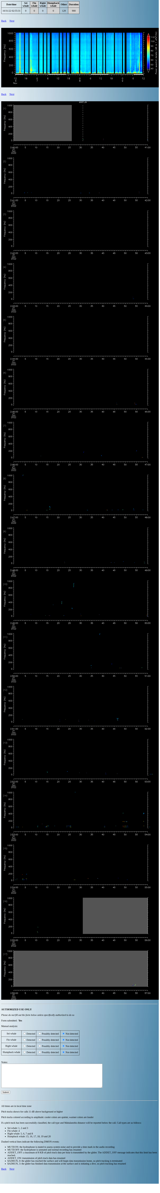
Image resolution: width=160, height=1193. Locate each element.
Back (3, 21)
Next (11, 21)
